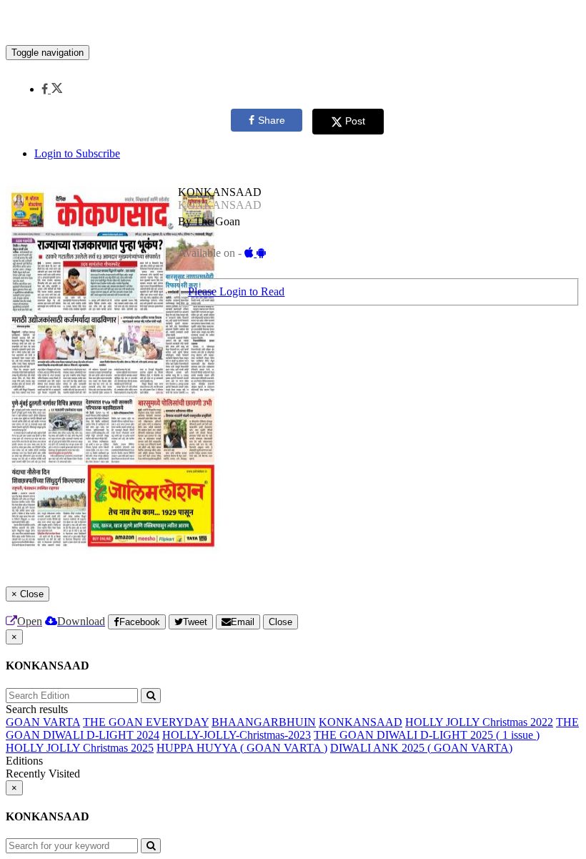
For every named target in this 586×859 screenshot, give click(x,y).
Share (271, 120)
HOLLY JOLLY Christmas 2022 (479, 722)
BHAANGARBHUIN (264, 722)
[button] (51, 89)
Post (355, 121)
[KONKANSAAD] (293, 23)
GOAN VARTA (43, 722)
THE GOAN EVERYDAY (146, 722)
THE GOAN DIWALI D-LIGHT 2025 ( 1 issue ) (427, 735)
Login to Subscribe (77, 153)
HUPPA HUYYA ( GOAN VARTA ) (242, 748)
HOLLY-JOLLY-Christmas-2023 (236, 735)
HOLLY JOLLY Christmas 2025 (80, 748)
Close (280, 622)
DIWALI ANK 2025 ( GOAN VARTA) (421, 748)
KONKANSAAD (360, 722)
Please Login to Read (236, 291)
